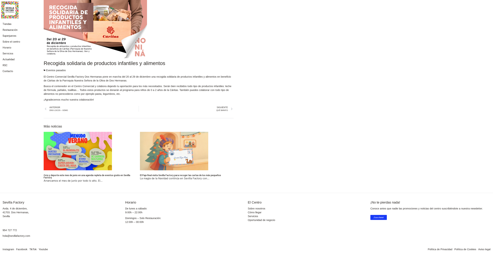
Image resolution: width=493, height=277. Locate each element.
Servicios (8, 53)
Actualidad (9, 59)
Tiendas (7, 24)
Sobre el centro (11, 41)
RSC (5, 65)
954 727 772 (10, 230)
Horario (7, 47)
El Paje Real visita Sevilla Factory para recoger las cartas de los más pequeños (180, 175)
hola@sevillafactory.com (16, 235)
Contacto (8, 71)
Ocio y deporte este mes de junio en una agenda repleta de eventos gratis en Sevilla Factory (87, 176)
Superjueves (9, 35)
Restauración (10, 29)
